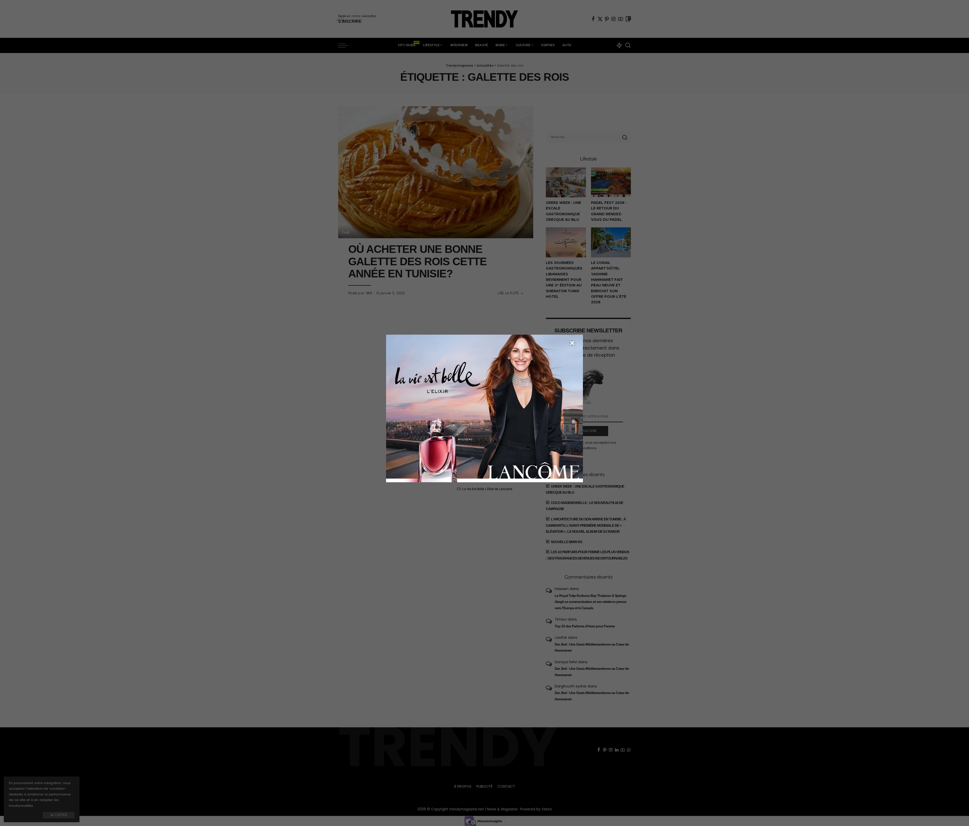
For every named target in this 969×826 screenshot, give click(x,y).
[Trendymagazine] (484, 19)
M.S (369, 293)
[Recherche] (628, 45)
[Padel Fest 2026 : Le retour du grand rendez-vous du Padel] (611, 182)
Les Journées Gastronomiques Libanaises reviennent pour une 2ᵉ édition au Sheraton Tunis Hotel (564, 280)
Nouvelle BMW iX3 (566, 542)
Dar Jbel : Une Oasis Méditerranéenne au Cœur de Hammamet (592, 647)
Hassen (562, 588)
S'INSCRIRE (588, 431)
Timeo (561, 619)
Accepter (58, 815)
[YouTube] (620, 19)
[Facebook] (593, 19)
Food (345, 232)
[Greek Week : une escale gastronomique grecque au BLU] (566, 182)
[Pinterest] (606, 19)
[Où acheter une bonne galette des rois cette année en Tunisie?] (435, 172)
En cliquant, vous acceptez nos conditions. (591, 445)
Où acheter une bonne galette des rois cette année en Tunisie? (417, 261)
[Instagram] (613, 19)
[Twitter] (600, 19)
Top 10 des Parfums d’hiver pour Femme (585, 626)
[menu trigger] (345, 45)
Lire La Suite (508, 293)
